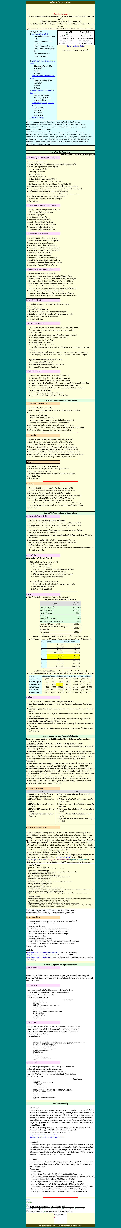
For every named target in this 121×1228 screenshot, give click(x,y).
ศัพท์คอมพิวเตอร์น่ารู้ (36, 117)
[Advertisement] (60, 8)
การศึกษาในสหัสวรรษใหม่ (40, 34)
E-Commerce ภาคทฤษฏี (63, 857)
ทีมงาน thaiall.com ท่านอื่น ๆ (76, 46)
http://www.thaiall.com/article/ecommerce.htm (43, 952)
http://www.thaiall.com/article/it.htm (40, 957)
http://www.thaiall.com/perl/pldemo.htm (41, 955)
